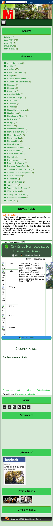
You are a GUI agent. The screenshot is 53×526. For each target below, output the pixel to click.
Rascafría (11, 157)
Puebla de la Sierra (15, 154)
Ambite (10, 66)
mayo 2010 (9, 46)
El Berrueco (12, 101)
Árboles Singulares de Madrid (26, 8)
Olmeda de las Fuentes (17, 147)
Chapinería (11, 91)
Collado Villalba (13, 94)
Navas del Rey (13, 141)
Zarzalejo (11, 201)
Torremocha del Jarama (17, 188)
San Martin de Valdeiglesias (19, 173)
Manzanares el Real (15, 129)
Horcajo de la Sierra (15, 116)
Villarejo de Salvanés (16, 194)
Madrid (10, 126)
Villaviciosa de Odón (16, 198)
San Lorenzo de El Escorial (18, 169)
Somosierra (12, 179)
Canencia (11, 85)
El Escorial (11, 104)
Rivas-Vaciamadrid (15, 160)
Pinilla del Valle (13, 151)
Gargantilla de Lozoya (16, 110)
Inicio (29, 390)
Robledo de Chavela (15, 163)
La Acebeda (12, 119)
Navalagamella (13, 138)
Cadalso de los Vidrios (16, 79)
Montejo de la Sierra (15, 132)
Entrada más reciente (12, 390)
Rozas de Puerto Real (16, 166)
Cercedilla (11, 88)
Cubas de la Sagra (15, 97)
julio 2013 (8, 37)
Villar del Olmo (13, 191)
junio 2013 (8, 40)
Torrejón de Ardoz (14, 182)
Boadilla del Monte (15, 72)
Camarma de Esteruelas (17, 82)
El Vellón (11, 107)
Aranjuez (11, 69)
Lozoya (10, 122)
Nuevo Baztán (13, 144)
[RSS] (7, 519)
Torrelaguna (12, 185)
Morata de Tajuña (14, 135)
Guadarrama (12, 113)
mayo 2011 (9, 43)
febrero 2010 (9, 49)
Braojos (10, 75)
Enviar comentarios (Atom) (26, 394)
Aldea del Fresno (14, 63)
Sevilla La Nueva (14, 176)
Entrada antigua (43, 390)
